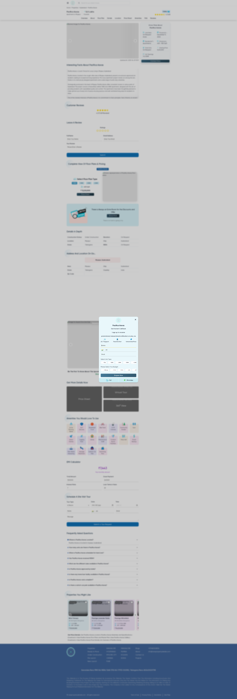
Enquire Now (118, 375)
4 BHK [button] (135, 362)
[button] (102, 350)
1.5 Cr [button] (122, 370)
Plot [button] (105, 362)
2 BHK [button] (119, 362)
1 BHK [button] (112, 362)
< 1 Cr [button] (114, 370)
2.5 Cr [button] (136, 370)
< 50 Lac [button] (106, 370)
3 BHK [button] (127, 362)
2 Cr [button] (129, 370)
